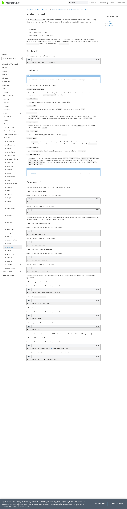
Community (104, 3)
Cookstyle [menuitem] (6, 110)
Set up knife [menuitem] (8, 124)
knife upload (109, 19)
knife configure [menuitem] (10, 152)
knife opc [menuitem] (8, 198)
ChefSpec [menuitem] (6, 106)
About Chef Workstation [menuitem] (10, 64)
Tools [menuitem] (4, 88)
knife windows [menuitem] (9, 254)
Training (112, 3)
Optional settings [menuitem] (10, 131)
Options (109, 23)
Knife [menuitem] (5, 113)
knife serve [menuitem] (8, 219)
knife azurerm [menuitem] (9, 141)
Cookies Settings (117, 504)
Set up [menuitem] (4, 74)
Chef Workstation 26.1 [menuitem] (10, 58)
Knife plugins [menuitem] (8, 264)
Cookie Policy (38, 504)
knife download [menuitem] (10, 176)
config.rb (33, 173)
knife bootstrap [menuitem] (10, 145)
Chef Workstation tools (76, 9)
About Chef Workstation (59, 9)
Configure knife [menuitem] (9, 127)
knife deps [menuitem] (8, 169)
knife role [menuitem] (8, 212)
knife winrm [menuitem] (8, 257)
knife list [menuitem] (7, 190)
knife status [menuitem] (9, 236)
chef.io (91, 3)
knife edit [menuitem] (8, 180)
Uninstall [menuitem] (5, 85)
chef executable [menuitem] (8, 95)
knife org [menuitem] (8, 201)
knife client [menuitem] (8, 148)
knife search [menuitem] (9, 215)
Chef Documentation (33, 9)
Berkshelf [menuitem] (6, 92)
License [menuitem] (5, 78)
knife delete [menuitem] (9, 166)
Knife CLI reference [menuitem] (10, 138)
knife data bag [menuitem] (9, 162)
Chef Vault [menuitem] (6, 103)
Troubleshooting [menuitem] (9, 268)
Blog (96, 3)
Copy (97, 59)
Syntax (109, 21)
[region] (63, 504)
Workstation (45, 9)
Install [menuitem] (4, 67)
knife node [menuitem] (8, 194)
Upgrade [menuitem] (5, 71)
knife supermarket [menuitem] (11, 240)
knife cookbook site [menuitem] (11, 159)
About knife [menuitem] (8, 117)
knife (86, 9)
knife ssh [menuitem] (8, 226)
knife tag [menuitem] (8, 243)
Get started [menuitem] (6, 81)
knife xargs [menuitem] (8, 261)
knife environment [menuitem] (11, 183)
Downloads (121, 3)
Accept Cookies (100, 504)
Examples (110, 25)
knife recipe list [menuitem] (10, 208)
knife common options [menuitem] (11, 134)
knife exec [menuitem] (8, 187)
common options (45, 79)
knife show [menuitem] (8, 222)
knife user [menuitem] (8, 250)
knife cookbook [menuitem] (10, 155)
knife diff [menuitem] (8, 173)
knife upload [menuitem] (9, 247)
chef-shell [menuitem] (6, 99)
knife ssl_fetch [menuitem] (9, 233)
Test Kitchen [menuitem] (7, 271)
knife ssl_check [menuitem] (10, 229)
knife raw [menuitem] (8, 205)
